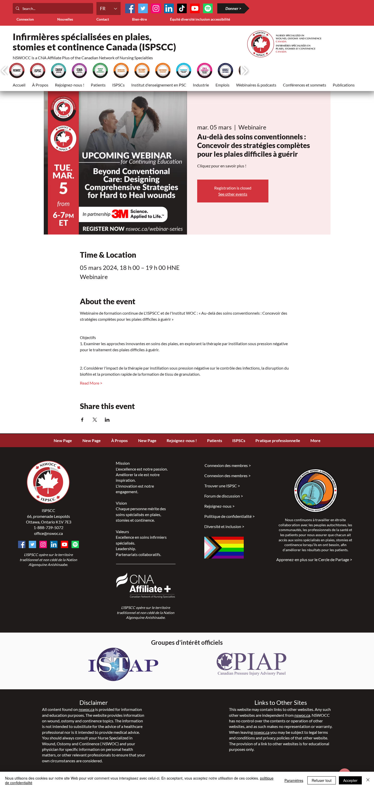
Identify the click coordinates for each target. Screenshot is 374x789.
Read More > (91, 383)
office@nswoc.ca (48, 533)
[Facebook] (130, 8)
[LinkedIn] (169, 8)
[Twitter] (143, 8)
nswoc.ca (86, 709)
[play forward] (245, 70)
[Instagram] (156, 8)
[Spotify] (75, 544)
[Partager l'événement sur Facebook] (82, 420)
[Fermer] (368, 780)
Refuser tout (322, 780)
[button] (98, 84)
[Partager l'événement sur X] (94, 420)
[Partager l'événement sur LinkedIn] (107, 420)
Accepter (350, 780)
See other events (232, 194)
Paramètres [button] (293, 780)
